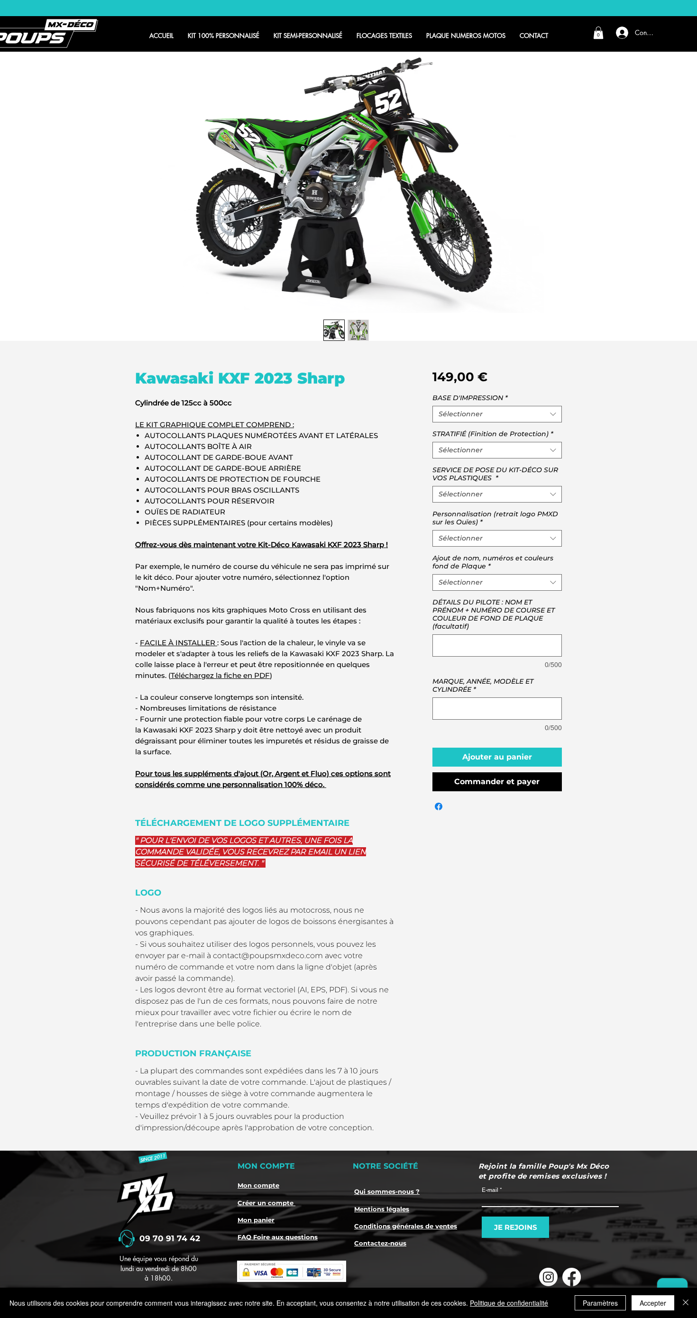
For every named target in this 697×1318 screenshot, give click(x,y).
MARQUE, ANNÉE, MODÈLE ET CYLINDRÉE (482, 685)
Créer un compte (266, 1203)
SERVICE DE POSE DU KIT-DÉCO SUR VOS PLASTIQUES (495, 474)
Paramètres (600, 1303)
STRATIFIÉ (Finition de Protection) (492, 434)
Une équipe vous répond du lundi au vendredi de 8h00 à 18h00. (158, 1268)
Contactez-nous (380, 1243)
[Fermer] (685, 1302)
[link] (598, 33)
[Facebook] (571, 1277)
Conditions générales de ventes (405, 1226)
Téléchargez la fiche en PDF (220, 675)
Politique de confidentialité (509, 1303)
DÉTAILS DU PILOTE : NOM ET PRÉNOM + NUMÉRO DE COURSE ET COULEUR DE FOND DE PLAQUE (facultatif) (493, 614)
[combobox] (497, 414)
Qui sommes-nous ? (387, 1191)
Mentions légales (381, 1209)
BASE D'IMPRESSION (470, 398)
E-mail (490, 1190)
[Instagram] (548, 1277)
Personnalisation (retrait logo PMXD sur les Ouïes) (495, 518)
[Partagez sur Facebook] (438, 806)
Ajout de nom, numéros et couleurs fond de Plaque (492, 562)
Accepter (653, 1303)
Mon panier (256, 1220)
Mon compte (258, 1185)
